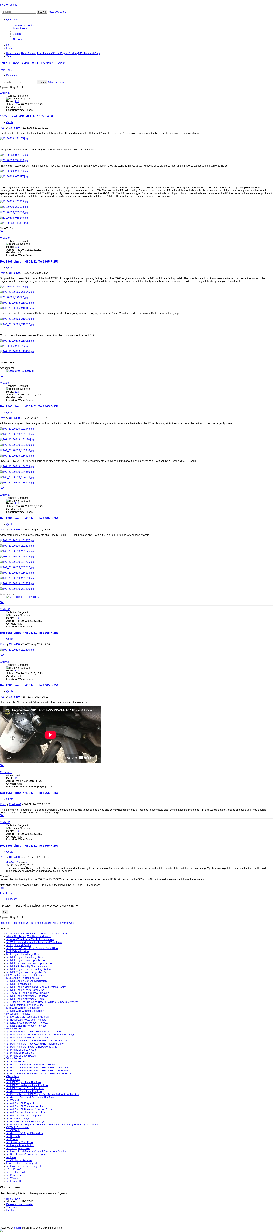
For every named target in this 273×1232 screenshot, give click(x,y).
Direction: (55, 905)
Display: (7, 905)
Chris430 (5, 93)
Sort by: (30, 905)
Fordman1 (6, 772)
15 (16, 778)
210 (17, 101)
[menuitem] (23, 25)
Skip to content (8, 4)
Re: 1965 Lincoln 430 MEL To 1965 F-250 (29, 261)
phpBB (18, 1227)
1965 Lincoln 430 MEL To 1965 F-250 (32, 63)
